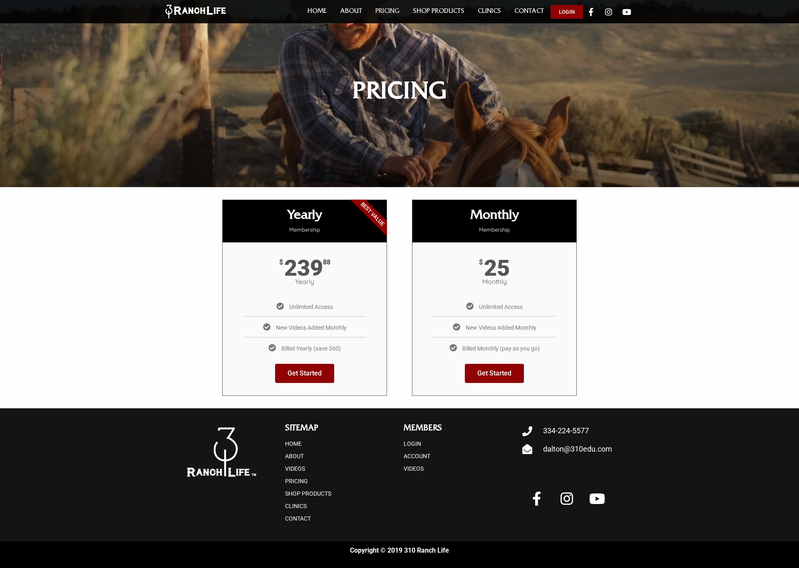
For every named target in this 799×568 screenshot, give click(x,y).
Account (417, 456)
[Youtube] (627, 12)
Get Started (305, 373)
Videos (295, 468)
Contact (529, 11)
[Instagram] (609, 12)
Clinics (489, 11)
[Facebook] (591, 12)
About (351, 11)
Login (412, 443)
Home (317, 11)
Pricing (387, 11)
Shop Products (438, 11)
